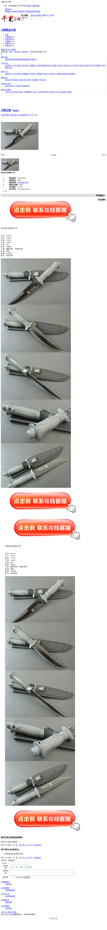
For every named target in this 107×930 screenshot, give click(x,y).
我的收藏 (29, 11)
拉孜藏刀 (35, 80)
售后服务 (6, 888)
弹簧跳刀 (40, 74)
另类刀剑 (42, 80)
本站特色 (8, 908)
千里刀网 (11, 914)
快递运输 (8, 902)
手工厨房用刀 (97, 65)
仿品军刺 (40, 65)
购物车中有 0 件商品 (8, 49)
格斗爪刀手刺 (49, 74)
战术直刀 (25, 52)
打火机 (51, 92)
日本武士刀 (68, 65)
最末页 (38, 845)
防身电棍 (8, 39)
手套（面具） (19, 92)
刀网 (6, 35)
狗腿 (44, 15)
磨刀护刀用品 (67, 92)
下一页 (33, 845)
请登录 (28, 6)
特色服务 (6, 906)
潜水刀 (60, 65)
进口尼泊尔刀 (10, 86)
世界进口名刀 (6, 84)
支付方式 (6, 894)
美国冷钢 (26, 86)
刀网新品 (8, 37)
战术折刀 (8, 74)
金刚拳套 (72, 74)
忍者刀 (82, 65)
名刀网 (7, 912)
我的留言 (22, 11)
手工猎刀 (75, 65)
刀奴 (31, 15)
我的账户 (8, 9)
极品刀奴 (47, 65)
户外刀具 (16, 52)
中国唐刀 (8, 41)
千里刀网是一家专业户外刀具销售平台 (15, 115)
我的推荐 (36, 11)
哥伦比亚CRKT (23, 182)
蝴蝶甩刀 (26, 74)
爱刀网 (14, 912)
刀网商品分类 (8, 30)
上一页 (27, 845)
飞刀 (48, 15)
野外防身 (4, 57)
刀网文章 (6, 110)
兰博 (52, 15)
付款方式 (8, 46)
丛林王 (39, 15)
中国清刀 (15, 80)
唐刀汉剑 (8, 80)
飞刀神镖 (57, 74)
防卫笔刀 (33, 74)
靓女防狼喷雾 (24, 59)
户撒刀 (28, 80)
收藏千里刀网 (6, 2)
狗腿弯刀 (8, 43)
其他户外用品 (6, 90)
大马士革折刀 (17, 74)
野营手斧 (88, 65)
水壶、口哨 (37, 92)
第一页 (22, 845)
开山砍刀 (26, 65)
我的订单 (15, 11)
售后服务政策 (10, 890)
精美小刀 (4, 71)
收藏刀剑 (4, 78)
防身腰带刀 (28, 92)
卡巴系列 (19, 86)
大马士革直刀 (17, 65)
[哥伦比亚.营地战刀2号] (19, 153)
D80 (35, 15)
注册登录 (8, 884)
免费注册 (35, 6)
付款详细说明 (10, 896)
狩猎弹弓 (33, 59)
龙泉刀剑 (22, 80)
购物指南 (6, 882)
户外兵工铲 (9, 92)
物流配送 (6, 900)
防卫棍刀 (54, 65)
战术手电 (45, 92)
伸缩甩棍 (15, 59)
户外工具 (57, 92)
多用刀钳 (65, 74)
